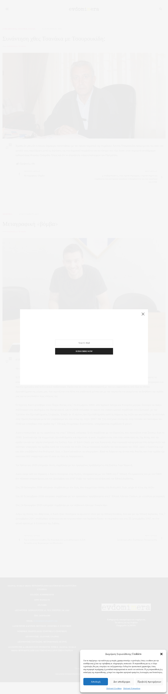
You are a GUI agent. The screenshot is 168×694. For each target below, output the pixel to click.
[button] (161, 654)
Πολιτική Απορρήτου (131, 688)
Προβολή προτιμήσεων (149, 681)
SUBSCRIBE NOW (84, 351)
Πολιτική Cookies (114, 688)
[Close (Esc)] (143, 314)
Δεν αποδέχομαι (121, 681)
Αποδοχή (95, 681)
